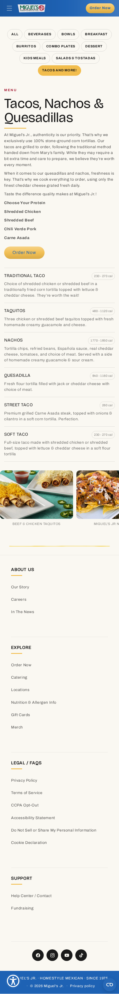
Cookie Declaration (29, 843)
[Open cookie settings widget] (109, 984)
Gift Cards (20, 715)
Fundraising (22, 908)
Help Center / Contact (31, 896)
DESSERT (94, 46)
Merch (17, 727)
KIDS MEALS (35, 58)
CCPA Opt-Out (24, 805)
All (14, 34)
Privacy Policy (24, 780)
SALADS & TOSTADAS (75, 58)
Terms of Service (27, 793)
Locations (20, 690)
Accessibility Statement (33, 818)
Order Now (21, 665)
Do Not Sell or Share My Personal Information (53, 830)
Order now (100, 8)
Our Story (20, 587)
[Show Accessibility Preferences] (13, 980)
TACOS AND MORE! (59, 70)
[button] (9, 8)
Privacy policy (82, 986)
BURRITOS (26, 46)
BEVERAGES (39, 34)
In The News (22, 612)
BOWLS (68, 34)
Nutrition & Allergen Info (33, 702)
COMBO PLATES (61, 46)
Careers (18, 599)
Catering (19, 677)
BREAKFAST (96, 34)
